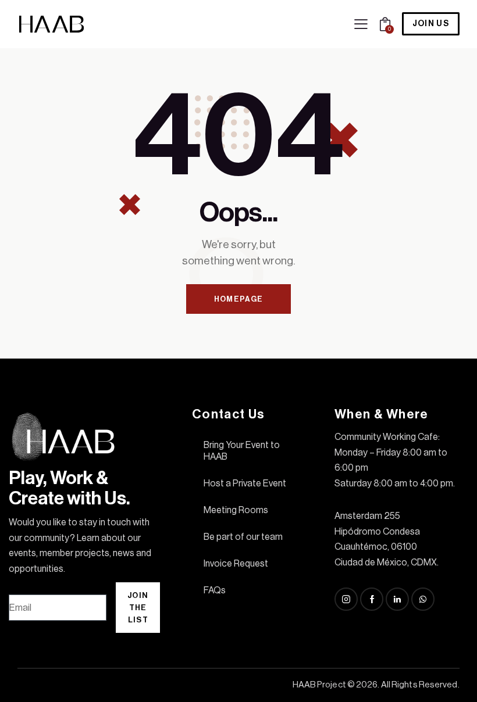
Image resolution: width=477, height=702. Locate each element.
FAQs (215, 590)
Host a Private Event (245, 483)
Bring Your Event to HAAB (242, 450)
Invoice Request (236, 563)
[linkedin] (397, 599)
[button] (361, 24)
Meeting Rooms (236, 510)
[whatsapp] (423, 599)
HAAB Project (319, 684)
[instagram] (346, 599)
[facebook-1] (371, 599)
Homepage (238, 299)
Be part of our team (243, 537)
